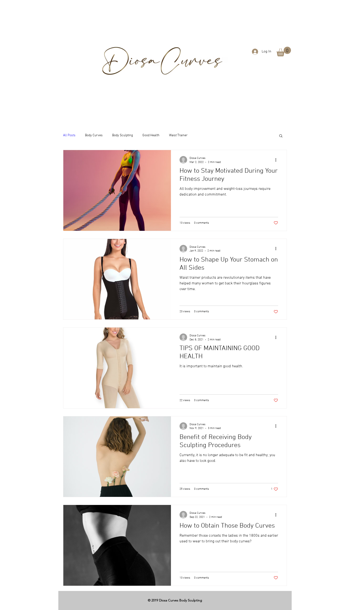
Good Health (151, 135)
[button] (283, 51)
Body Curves (94, 135)
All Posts (69, 135)
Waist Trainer (178, 135)
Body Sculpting (122, 135)
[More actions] (277, 160)
